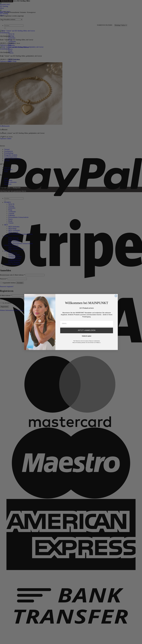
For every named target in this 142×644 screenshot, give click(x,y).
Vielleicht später (86, 336)
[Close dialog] (116, 296)
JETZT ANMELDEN (87, 330)
